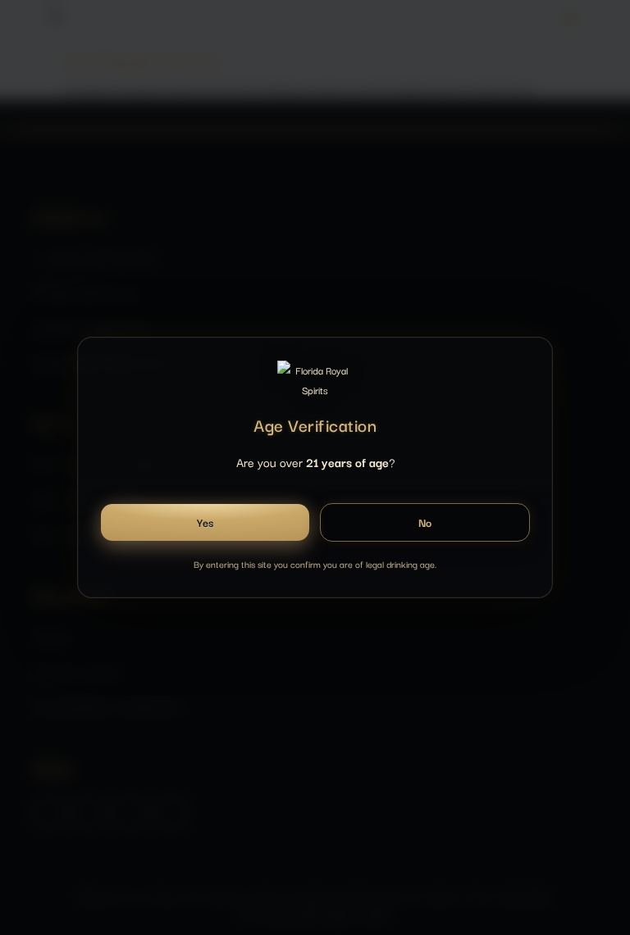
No (425, 522)
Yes (204, 522)
